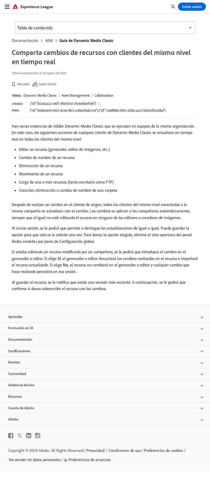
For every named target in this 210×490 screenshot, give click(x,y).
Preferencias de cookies (163, 450)
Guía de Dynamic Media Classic (86, 40)
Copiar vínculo (47, 84)
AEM (49, 40)
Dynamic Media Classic (40, 95)
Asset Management (75, 95)
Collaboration (103, 95)
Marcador (23, 84)
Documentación (25, 40)
